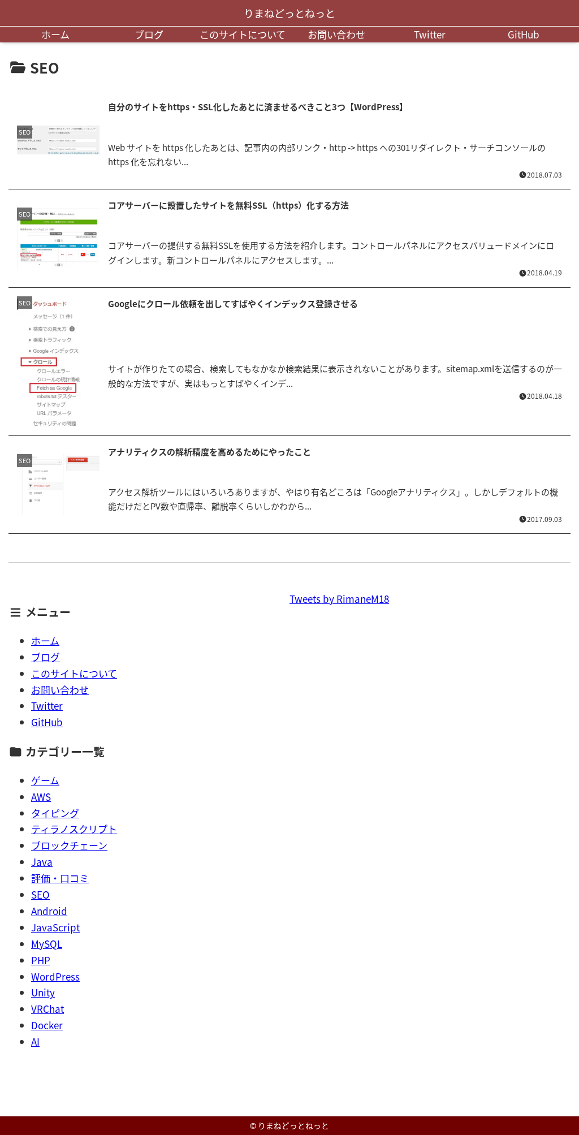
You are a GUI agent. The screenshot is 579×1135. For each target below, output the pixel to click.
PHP (40, 960)
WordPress (55, 976)
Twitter (430, 34)
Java (42, 862)
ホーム (55, 34)
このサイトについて (243, 34)
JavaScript (55, 927)
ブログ (149, 34)
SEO (40, 894)
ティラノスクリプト (74, 829)
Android (49, 911)
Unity (43, 992)
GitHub (523, 34)
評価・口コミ (60, 878)
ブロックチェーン (69, 845)
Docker (47, 1025)
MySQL (46, 944)
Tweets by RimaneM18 (339, 599)
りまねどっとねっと (289, 13)
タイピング (55, 813)
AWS (41, 796)
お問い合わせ (336, 34)
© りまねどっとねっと (289, 1125)
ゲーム (45, 780)
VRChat (47, 1009)
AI (35, 1041)
